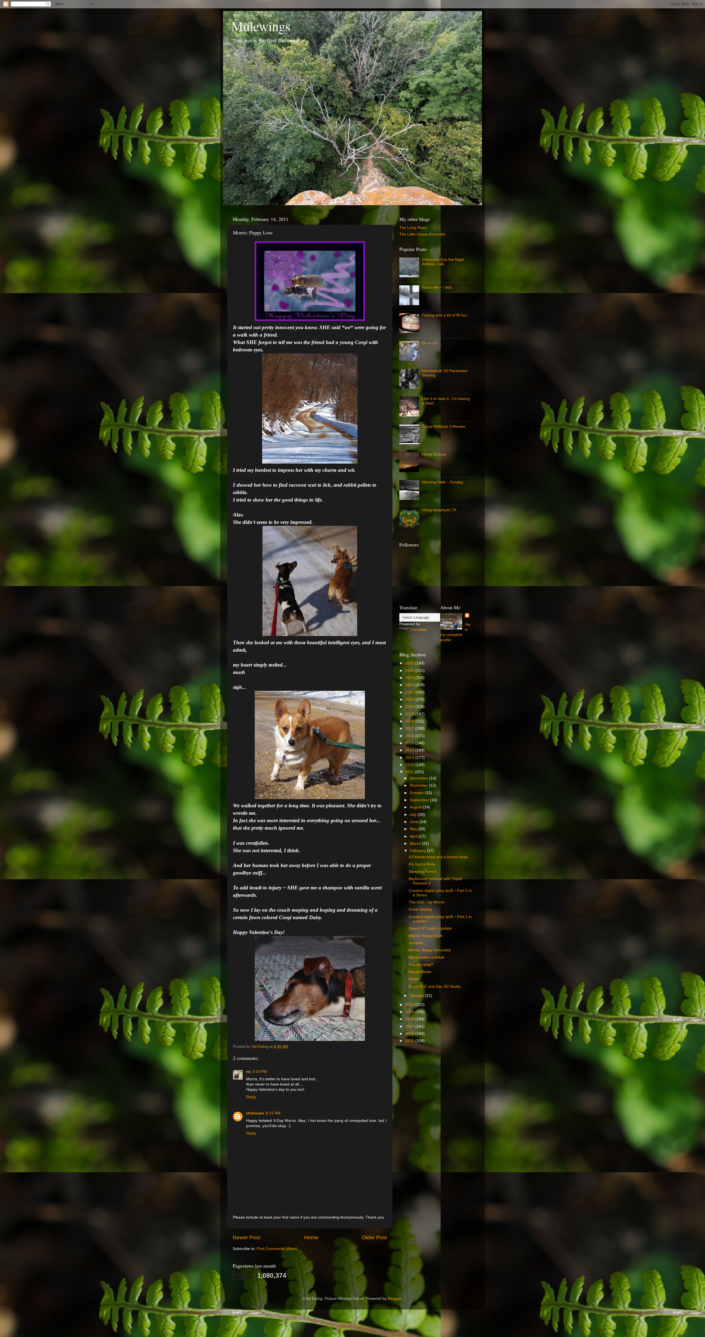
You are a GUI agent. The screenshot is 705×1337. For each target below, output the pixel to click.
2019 (410, 714)
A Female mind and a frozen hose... (440, 857)
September (420, 800)
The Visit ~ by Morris (426, 902)
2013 (410, 758)
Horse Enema (434, 454)
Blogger (394, 1299)
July (414, 815)
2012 (410, 765)
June (414, 822)
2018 (410, 721)
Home (311, 1237)
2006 (410, 1034)
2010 (410, 1005)
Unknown (255, 1113)
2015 (410, 743)
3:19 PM (259, 1072)
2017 (410, 728)
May (414, 829)
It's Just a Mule (422, 864)
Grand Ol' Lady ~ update (430, 928)
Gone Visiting (420, 909)
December (419, 778)
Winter (414, 979)
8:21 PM (273, 1113)
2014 (410, 750)
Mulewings (261, 26)
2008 (410, 1019)
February (418, 851)
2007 (410, 1026)
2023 (410, 685)
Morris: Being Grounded (430, 950)
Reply (251, 1097)
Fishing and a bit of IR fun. (445, 315)
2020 (410, 707)
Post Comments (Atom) (277, 1249)
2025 (410, 671)
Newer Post (246, 1237)
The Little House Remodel (422, 234)
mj (248, 1072)
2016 (410, 736)
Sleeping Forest (422, 872)
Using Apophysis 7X (439, 510)
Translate (418, 629)
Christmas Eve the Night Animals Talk (443, 262)
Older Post (374, 1237)
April (414, 836)
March (416, 843)
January (417, 996)
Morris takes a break (426, 957)
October (417, 793)
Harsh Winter (420, 972)
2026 (410, 663)
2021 (410, 699)
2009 (410, 1012)
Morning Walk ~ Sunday (442, 482)
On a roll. (430, 343)
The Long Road (413, 228)
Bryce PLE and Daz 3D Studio (435, 986)
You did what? (421, 965)
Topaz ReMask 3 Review (443, 426)
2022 (410, 692)
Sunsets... (417, 943)
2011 (410, 772)
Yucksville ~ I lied (436, 287)
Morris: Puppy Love (426, 936)
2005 (410, 1041)
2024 (410, 678)
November (419, 785)
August (416, 807)
